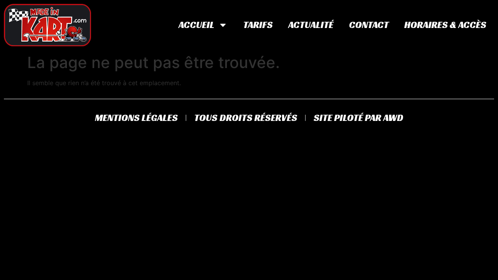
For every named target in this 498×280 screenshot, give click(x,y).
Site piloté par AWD (358, 118)
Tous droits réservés (245, 118)
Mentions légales (136, 118)
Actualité (310, 25)
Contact (369, 25)
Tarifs (258, 25)
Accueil (196, 25)
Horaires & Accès (445, 25)
